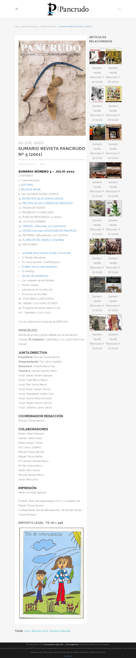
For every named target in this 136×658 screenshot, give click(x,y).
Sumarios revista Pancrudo (69, 159)
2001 (27, 631)
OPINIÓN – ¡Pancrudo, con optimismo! (44, 226)
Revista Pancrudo (49, 26)
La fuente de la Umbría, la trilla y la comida (46, 253)
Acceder (68, 656)
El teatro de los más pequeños (39, 266)
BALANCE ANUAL (31, 189)
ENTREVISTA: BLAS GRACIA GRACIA (42, 198)
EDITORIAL (27, 184)
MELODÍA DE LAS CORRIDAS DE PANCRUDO (47, 203)
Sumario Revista (60, 631)
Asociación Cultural (29, 26)
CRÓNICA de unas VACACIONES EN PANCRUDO (49, 230)
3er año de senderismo (35, 275)
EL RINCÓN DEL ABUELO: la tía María (43, 239)
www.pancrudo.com (53, 644)
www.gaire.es (72, 644)
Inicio (17, 26)
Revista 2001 (40, 631)
